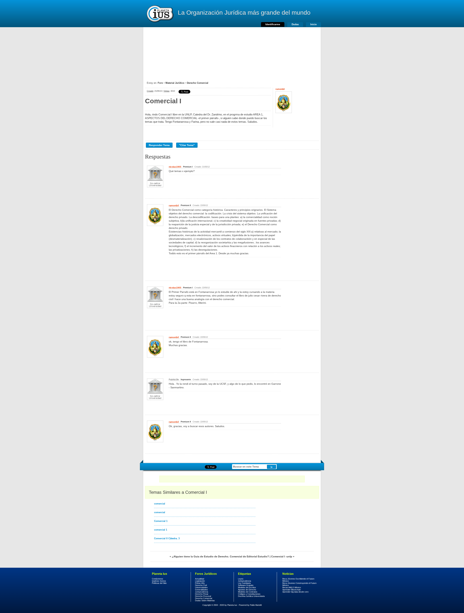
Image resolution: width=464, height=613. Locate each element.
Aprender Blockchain (291, 590)
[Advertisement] (232, 52)
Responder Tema (159, 145)
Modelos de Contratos (247, 592)
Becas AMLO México (291, 587)
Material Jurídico (174, 83)
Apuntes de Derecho (247, 590)
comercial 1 (160, 529)
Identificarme (272, 24)
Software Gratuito (245, 585)
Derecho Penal (201, 594)
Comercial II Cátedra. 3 (167, 538)
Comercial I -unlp (281, 556)
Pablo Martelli (256, 605)
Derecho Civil (201, 585)
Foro (160, 83)
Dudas (295, 24)
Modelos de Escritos (247, 587)
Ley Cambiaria (244, 583)
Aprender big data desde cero (295, 592)
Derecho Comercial (197, 83)
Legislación (200, 581)
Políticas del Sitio (159, 583)
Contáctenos (157, 579)
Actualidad (199, 579)
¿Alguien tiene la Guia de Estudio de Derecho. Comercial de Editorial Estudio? (220, 556)
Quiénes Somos (159, 581)
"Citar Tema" (187, 145)
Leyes (240, 579)
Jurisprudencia (201, 592)
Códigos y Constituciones (249, 594)
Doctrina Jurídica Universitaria (251, 596)
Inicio (313, 24)
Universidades (201, 587)
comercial (159, 503)
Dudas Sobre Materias (205, 600)
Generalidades (201, 590)
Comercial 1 (160, 521)
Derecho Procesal (203, 596)
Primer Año (200, 583)
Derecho (160, 13)
